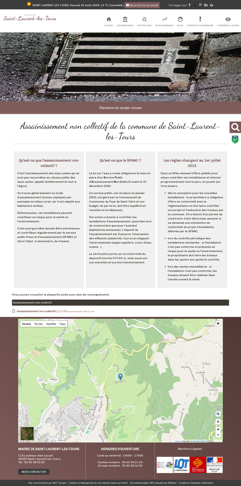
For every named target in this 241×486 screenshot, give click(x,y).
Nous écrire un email (143, 5)
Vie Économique (164, 25)
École (180, 25)
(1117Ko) (43, 311)
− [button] (218, 435)
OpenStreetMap (199, 441)
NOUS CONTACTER (34, 471)
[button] (218, 323)
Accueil (108, 25)
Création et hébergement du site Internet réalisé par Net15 (98, 483)
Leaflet (177, 441)
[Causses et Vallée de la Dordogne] (165, 472)
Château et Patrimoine (200, 25)
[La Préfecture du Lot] (215, 472)
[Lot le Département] (181, 472)
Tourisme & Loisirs (228, 25)
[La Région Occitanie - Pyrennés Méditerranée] (198, 472)
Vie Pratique (144, 25)
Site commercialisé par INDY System (47, 483)
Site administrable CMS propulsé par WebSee (153, 483)
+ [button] (218, 429)
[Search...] (218, 413)
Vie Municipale (125, 25)
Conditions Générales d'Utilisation (196, 483)
